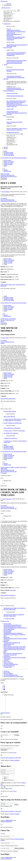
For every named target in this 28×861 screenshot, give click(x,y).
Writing (8, 95)
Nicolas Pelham (6, 191)
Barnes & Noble (8, 176)
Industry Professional (9, 780)
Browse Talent (18, 128)
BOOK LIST (8, 157)
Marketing (21, 95)
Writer (5, 778)
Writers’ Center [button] (7, 645)
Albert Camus (5, 337)
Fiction (14, 30)
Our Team (9, 657)
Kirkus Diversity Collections (10, 653)
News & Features (8, 15)
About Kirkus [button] (7, 656)
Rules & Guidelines (16, 77)
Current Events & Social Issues (14, 37)
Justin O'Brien (22, 441)
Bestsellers (9, 44)
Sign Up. (16, 851)
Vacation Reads (12, 46)
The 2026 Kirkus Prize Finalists (18, 157)
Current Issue (10, 88)
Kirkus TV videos (18, 634)
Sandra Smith (8, 420)
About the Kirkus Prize (18, 638)
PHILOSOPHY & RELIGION (8, 284)
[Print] (5, 165)
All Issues (12, 642)
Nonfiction (12, 34)
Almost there (4, 750)
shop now (3, 175)
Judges (22, 77)
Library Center (10, 109)
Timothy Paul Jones (7, 499)
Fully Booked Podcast (16, 63)
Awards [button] (5, 64)
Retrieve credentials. (15, 760)
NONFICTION (7, 171)
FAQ (16, 657)
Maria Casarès (17, 419)
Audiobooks (9, 30)
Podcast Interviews (8, 18)
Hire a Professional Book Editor (11, 646)
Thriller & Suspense (11, 625)
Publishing (16, 95)
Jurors (10, 71)
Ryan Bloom (22, 430)
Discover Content (11, 128)
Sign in (2, 782)
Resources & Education (12, 93)
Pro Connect (7, 19)
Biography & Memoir (17, 627)
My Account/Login (12, 654)
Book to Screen (10, 61)
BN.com (15, 176)
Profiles (8, 60)
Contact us (6, 660)
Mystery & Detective (16, 31)
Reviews (6, 169)
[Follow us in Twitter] (4, 686)
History (12, 35)
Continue (17, 735)
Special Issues (16, 88)
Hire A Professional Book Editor (14, 101)
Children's (11, 39)
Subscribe (21, 89)
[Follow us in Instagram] (4, 688)
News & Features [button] (8, 47)
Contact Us (6, 671)
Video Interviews (8, 16)
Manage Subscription (14, 89)
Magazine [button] (6, 78)
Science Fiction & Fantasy (13, 54)
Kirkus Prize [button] (6, 637)
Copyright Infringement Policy (11, 664)
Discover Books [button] (7, 623)
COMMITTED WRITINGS (10, 438)
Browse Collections (11, 122)
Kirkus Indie (13, 590)
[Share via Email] (8, 164)
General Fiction (10, 52)
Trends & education (11, 111)
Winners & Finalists (11, 69)
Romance (23, 31)
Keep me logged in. (5, 788)
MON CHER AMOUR (9, 416)
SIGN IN (9, 3)
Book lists (14, 44)
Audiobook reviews (8, 13)
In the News (17, 61)
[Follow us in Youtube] (4, 689)
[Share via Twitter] (8, 163)
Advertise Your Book (16, 105)
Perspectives (13, 60)
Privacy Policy (7, 661)
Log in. (15, 752)
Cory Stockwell (17, 420)
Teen (20, 52)
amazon (2, 176)
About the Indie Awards (12, 76)
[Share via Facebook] (9, 161)
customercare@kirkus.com (6, 821)
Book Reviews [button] (7, 23)
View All (9, 29)
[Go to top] (4, 692)
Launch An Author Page (16, 130)
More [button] (5, 115)
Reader (5, 777)
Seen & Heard (23, 60)
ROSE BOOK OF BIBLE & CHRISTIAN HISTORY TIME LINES (14, 615)
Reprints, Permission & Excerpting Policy (9, 666)
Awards (18, 60)
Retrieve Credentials (19, 848)
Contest (13, 657)
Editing (12, 95)
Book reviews (7, 12)
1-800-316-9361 (9, 820)
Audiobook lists (20, 44)
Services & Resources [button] (9, 90)
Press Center (21, 657)
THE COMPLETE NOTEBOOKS (12, 428)
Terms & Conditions (8, 663)
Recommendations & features (17, 112)
